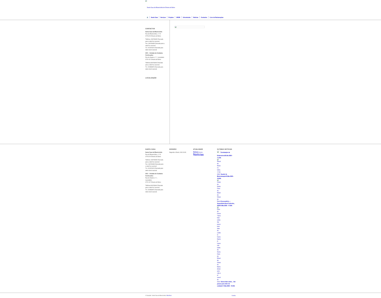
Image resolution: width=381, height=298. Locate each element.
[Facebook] (234, 7)
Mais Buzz (169, 295)
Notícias (198, 154)
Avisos (195, 152)
